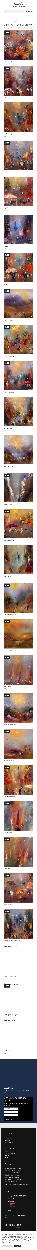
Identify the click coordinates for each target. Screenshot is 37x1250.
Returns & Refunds (10, 1153)
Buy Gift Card (9, 1088)
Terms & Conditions (10, 1149)
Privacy (7, 1155)
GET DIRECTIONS (13, 1224)
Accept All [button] (17, 1246)
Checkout (7, 1140)
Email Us (11, 1198)
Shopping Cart (9, 1142)
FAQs (6, 1157)
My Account (8, 1138)
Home (5, 21)
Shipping (7, 1151)
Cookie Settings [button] (7, 1246)
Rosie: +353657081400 (16, 1196)
